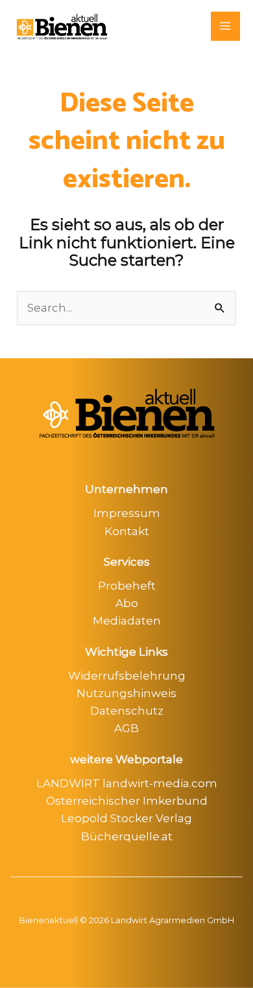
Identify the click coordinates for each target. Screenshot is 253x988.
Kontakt (126, 531)
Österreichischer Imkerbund (127, 800)
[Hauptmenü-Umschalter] (226, 26)
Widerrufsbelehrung (127, 675)
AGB (126, 728)
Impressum (126, 513)
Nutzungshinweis (126, 693)
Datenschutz (126, 710)
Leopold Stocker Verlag (126, 818)
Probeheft (127, 585)
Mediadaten (127, 620)
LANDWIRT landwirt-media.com (126, 783)
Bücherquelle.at (127, 836)
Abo (126, 603)
